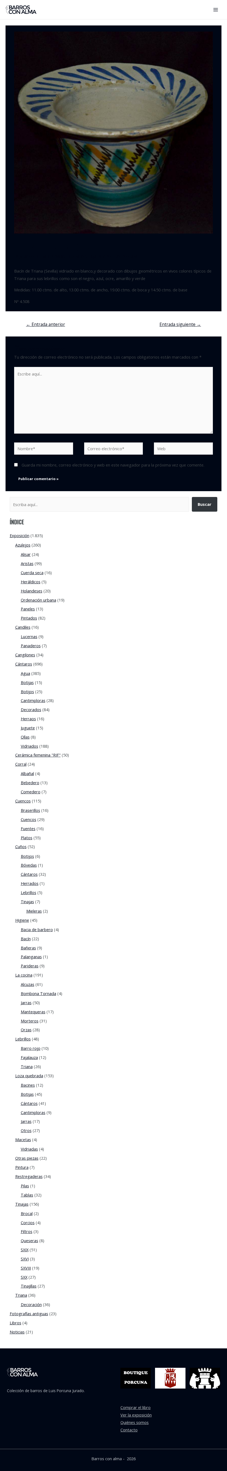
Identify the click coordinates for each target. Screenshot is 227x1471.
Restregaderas (29, 1176)
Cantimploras (33, 700)
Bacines (28, 1085)
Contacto (129, 1430)
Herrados (29, 883)
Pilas (25, 1185)
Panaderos (31, 645)
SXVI (25, 1259)
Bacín (59, 256)
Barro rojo (30, 1048)
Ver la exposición (136, 1415)
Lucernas (29, 636)
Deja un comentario (32, 256)
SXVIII (26, 1268)
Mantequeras (33, 1011)
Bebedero (30, 782)
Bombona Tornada (38, 993)
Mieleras (34, 911)
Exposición (76, 256)
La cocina (23, 975)
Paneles (28, 609)
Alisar (26, 554)
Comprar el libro (135, 1407)
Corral (21, 764)
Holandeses (31, 591)
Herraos (28, 718)
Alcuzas (27, 984)
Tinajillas (29, 1286)
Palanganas (31, 956)
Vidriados (29, 746)
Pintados (29, 618)
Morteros (29, 1021)
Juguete (28, 728)
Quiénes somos (134, 1422)
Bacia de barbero (37, 929)
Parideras (29, 965)
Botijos (27, 691)
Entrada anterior (45, 324)
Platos (26, 837)
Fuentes (28, 828)
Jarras (26, 1002)
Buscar (204, 504)
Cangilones (25, 654)
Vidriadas (29, 1149)
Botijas (27, 682)
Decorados (31, 709)
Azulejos (22, 545)
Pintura (22, 1167)
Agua (25, 673)
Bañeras (28, 948)
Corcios (28, 1222)
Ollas (25, 737)
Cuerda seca (32, 572)
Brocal (27, 1213)
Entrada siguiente (180, 324)
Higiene (95, 256)
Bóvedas (29, 865)
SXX (24, 1277)
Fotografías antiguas (29, 1313)
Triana (27, 1066)
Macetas (23, 1139)
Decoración (31, 1304)
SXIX (25, 1249)
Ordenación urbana (38, 600)
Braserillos (30, 810)
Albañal (27, 773)
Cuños (21, 846)
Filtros (26, 1231)
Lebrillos (28, 892)
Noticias (17, 1332)
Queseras (29, 1240)
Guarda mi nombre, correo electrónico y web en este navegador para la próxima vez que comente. (113, 465)
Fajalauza (29, 1057)
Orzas (26, 1029)
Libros (15, 1322)
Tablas (27, 1195)
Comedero (30, 791)
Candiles (22, 627)
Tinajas (27, 901)
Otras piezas (26, 1158)
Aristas (27, 563)
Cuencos (23, 801)
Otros (26, 1130)
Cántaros (23, 664)
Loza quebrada (29, 1075)
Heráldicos (30, 581)
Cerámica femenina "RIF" (38, 755)
